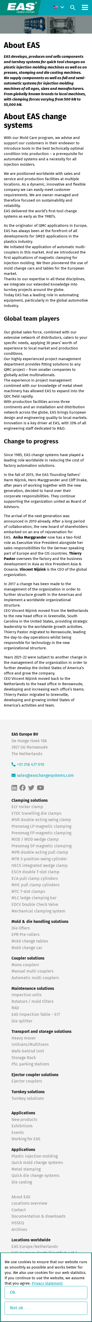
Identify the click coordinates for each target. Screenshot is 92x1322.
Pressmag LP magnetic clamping (41, 826)
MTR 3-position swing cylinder (39, 859)
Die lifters (21, 928)
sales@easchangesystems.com (45, 775)
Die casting (22, 1182)
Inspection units (26, 995)
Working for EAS (26, 1139)
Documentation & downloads (38, 1216)
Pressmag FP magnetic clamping (41, 833)
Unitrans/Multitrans (30, 1045)
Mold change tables (30, 941)
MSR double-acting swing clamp (41, 820)
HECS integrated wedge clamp (40, 865)
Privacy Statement (47, 1283)
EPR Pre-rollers (25, 935)
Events (18, 1133)
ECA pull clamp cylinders (35, 879)
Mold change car (27, 948)
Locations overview (29, 1203)
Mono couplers (25, 965)
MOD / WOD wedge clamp (35, 839)
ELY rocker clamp (27, 807)
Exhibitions (22, 1126)
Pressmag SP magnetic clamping (42, 846)
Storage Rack (24, 1058)
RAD (15, 1008)
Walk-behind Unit (28, 1051)
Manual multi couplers (32, 971)
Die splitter (22, 1021)
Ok (12, 1292)
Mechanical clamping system (38, 911)
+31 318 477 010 (30, 765)
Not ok (16, 1308)
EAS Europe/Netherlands (35, 1247)
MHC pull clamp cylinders (35, 885)
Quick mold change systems (37, 1163)
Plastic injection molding (35, 1156)
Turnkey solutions (28, 1098)
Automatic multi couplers (35, 978)
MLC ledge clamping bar (34, 898)
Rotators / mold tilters (32, 1002)
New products (25, 1120)
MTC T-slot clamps (28, 892)
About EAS (21, 1197)
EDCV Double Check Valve (35, 905)
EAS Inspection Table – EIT (36, 1014)
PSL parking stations (30, 1064)
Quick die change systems (35, 1176)
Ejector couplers (27, 1081)
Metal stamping (26, 1169)
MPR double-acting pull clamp (40, 852)
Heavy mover (24, 1038)
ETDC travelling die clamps (36, 813)
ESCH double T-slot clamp (36, 872)
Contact (19, 1210)
